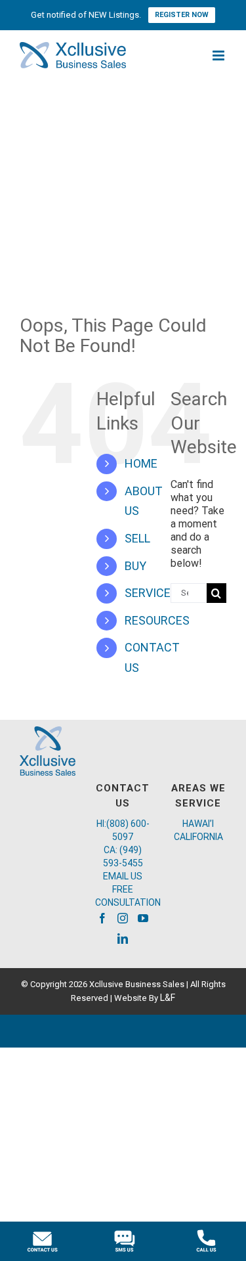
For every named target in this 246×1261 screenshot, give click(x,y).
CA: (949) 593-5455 (123, 856)
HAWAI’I (198, 823)
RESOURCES (157, 620)
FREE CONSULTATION (123, 896)
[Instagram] (122, 918)
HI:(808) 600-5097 (123, 830)
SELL (137, 538)
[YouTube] (143, 918)
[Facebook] (102, 918)
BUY (135, 566)
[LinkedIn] (122, 938)
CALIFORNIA (198, 836)
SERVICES (151, 593)
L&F (167, 997)
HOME (141, 463)
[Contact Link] (41, 1241)
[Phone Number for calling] (205, 1241)
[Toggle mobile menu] (219, 55)
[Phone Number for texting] (123, 1241)
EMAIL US (122, 876)
